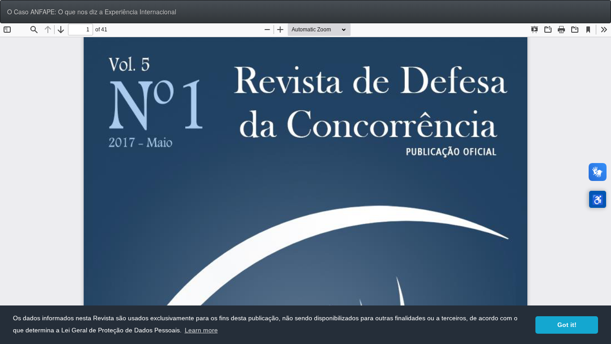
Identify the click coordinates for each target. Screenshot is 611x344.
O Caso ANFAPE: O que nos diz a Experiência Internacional (91, 11)
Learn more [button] (201, 330)
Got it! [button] (567, 324)
